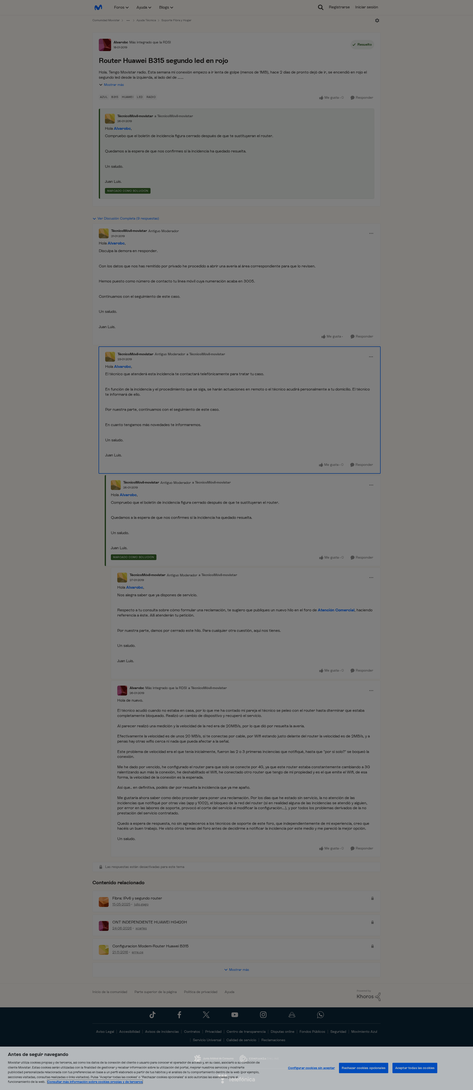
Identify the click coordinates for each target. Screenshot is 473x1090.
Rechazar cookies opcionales (364, 1068)
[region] (236, 1068)
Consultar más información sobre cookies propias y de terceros (95, 1082)
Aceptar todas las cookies (415, 1068)
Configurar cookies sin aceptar (311, 1068)
